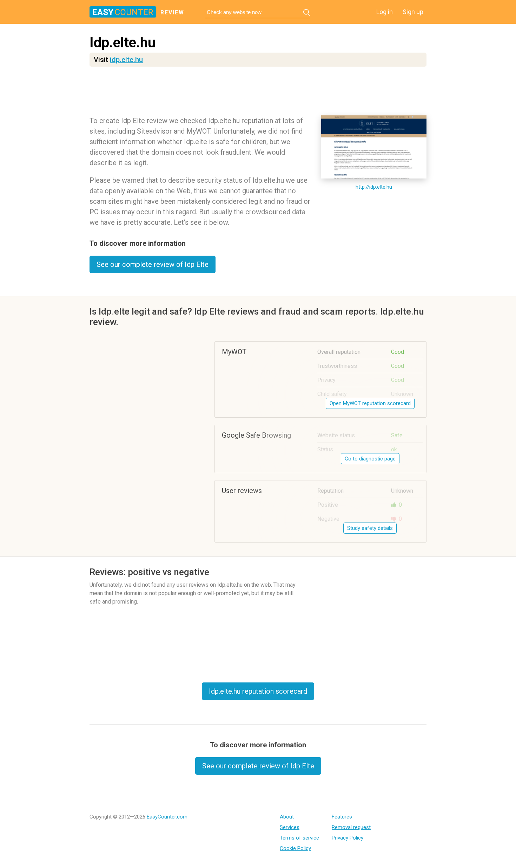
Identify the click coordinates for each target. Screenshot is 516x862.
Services (289, 827)
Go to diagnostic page (370, 459)
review (172, 12)
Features (342, 817)
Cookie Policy (295, 848)
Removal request (351, 827)
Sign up (413, 11)
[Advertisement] (258, 93)
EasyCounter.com (167, 817)
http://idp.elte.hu (374, 187)
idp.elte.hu (126, 59)
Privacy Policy (347, 838)
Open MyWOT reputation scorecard (370, 403)
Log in (384, 11)
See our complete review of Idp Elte (153, 264)
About (287, 817)
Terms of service (299, 838)
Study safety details (370, 528)
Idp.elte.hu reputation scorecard (258, 691)
